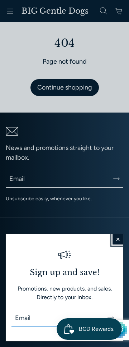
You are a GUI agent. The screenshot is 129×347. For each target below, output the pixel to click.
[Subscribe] (111, 318)
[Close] (118, 239)
